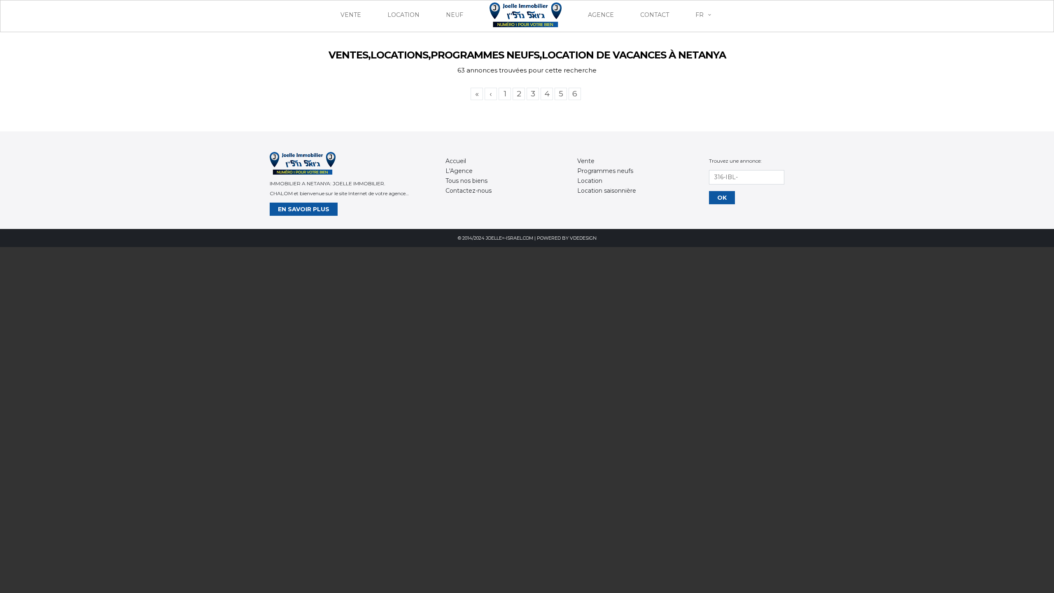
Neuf (454, 15)
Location (403, 15)
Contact (654, 15)
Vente (350, 15)
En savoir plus (303, 209)
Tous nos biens (466, 180)
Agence (601, 15)
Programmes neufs (605, 171)
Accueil (455, 161)
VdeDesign (583, 238)
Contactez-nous (468, 190)
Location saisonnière (606, 190)
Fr (700, 15)
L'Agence (459, 171)
